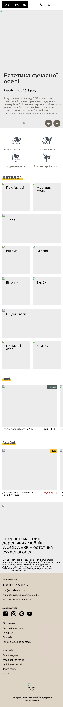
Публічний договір (12, 664)
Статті (5, 673)
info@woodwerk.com (13, 590)
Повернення (9, 632)
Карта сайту (9, 669)
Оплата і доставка (12, 628)
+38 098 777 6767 (15, 585)
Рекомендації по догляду (16, 641)
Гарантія (7, 637)
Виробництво (10, 655)
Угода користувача (13, 659)
